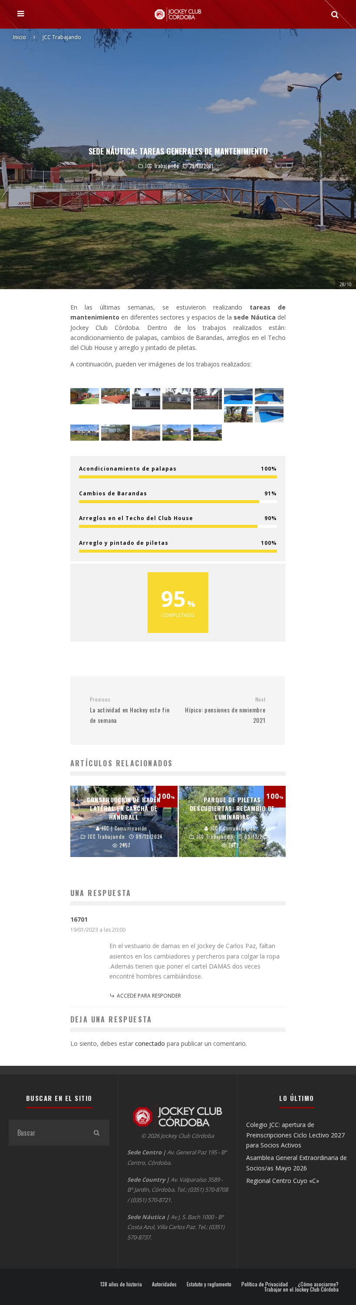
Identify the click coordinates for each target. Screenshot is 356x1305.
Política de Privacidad (264, 1284)
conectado (150, 1043)
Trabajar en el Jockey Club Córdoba (301, 1289)
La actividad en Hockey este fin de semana (130, 710)
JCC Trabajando (161, 166)
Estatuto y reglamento (209, 1284)
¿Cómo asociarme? (318, 1284)
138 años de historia (121, 1284)
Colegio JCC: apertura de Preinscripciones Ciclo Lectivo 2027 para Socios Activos (295, 1134)
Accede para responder (149, 995)
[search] (96, 1133)
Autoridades (164, 1284)
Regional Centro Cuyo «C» (282, 1180)
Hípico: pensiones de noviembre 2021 (225, 710)
